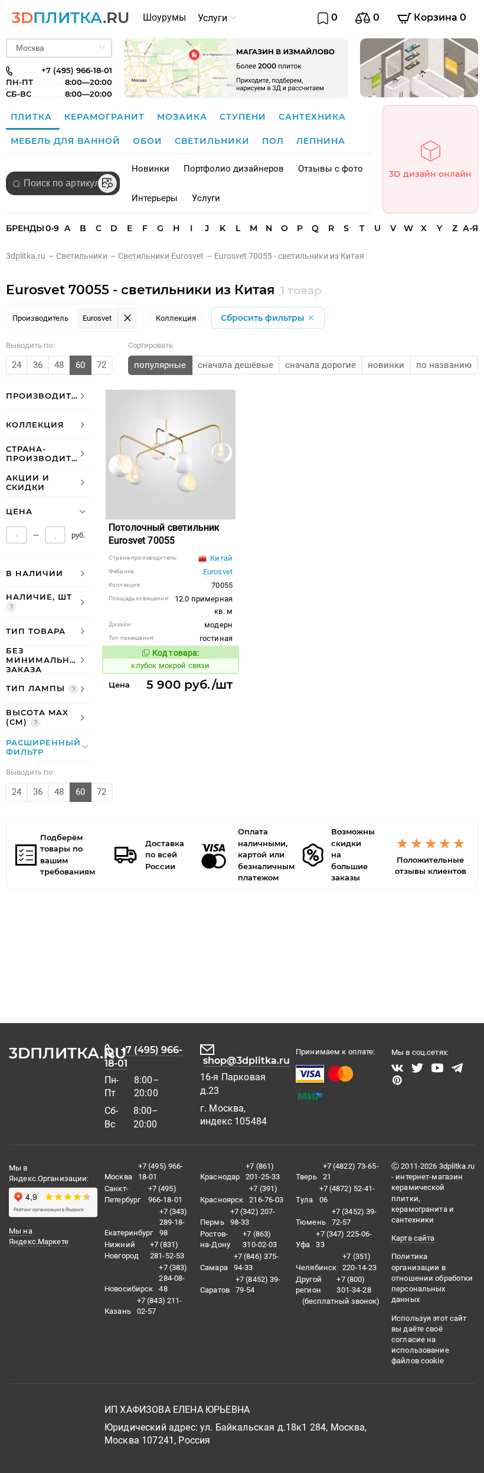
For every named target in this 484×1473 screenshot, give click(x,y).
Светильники (214, 141)
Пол (274, 141)
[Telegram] (457, 1068)
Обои (149, 141)
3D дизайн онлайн (430, 174)
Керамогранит (106, 116)
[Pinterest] (397, 1080)
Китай (220, 558)
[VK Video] (397, 1068)
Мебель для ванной (67, 141)
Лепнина (320, 141)
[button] (48, 396)
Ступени (244, 116)
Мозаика (183, 116)
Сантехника (312, 116)
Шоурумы (164, 17)
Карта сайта (412, 1238)
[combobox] (63, 183)
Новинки (150, 168)
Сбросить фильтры (264, 318)
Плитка (33, 116)
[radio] (17, 365)
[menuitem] (164, 17)
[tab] (48, 396)
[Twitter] (417, 1068)
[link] (31, 256)
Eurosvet (218, 571)
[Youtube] (437, 1068)
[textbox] (63, 183)
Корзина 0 (438, 17)
